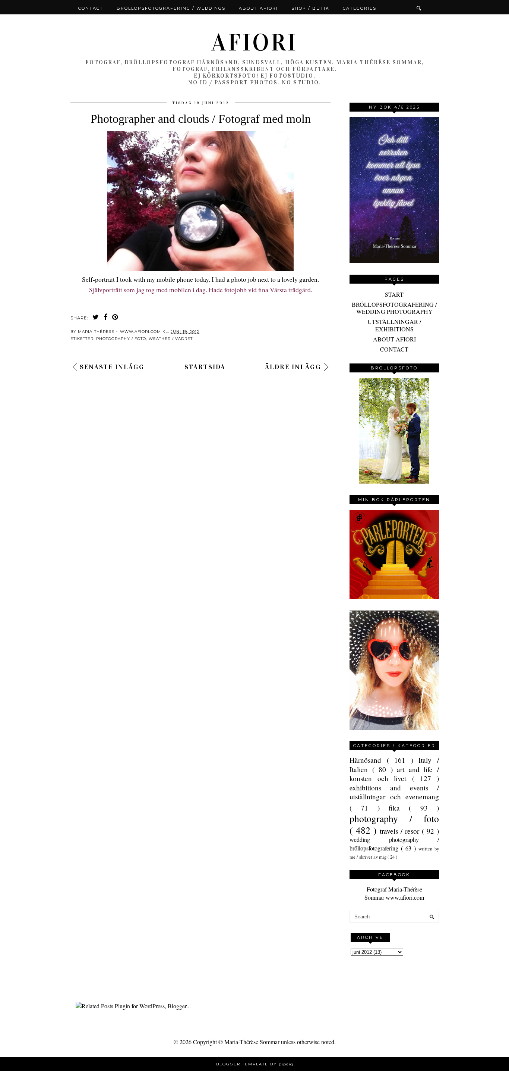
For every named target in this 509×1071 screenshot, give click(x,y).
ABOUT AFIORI (394, 339)
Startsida (204, 367)
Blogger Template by (254, 1064)
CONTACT (394, 349)
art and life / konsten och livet (394, 774)
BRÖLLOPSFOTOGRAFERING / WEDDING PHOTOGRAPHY (394, 307)
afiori (254, 42)
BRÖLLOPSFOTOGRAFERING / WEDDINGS (171, 8)
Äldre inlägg (293, 367)
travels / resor (401, 831)
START (394, 294)
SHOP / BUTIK (310, 8)
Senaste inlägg (112, 367)
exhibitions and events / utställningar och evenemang (394, 792)
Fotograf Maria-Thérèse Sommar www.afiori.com (394, 893)
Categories (359, 8)
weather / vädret (171, 338)
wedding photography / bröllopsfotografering (394, 844)
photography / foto (121, 338)
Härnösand (368, 760)
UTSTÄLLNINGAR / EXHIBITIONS (394, 325)
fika (399, 807)
